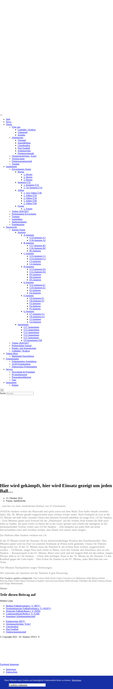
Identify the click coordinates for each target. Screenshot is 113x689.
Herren (21, 172)
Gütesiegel (23, 132)
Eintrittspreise (18, 224)
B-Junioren (29, 243)
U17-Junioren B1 (37, 245)
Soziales (21, 135)
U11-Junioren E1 (37, 285)
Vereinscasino (18, 158)
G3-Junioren (35, 319)
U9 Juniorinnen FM (33, 340)
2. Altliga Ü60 (30, 203)
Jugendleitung (24, 143)
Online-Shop (12, 353)
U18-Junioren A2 (37, 240)
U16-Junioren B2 (37, 248)
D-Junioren (29, 266)
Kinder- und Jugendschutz (24, 348)
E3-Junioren (35, 290)
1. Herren (28, 174)
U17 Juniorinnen (31, 327)
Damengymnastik (26, 153)
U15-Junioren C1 (37, 256)
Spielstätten (17, 219)
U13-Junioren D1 (37, 269)
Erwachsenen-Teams (21, 169)
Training (16, 216)
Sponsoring (11, 382)
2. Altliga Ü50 (30, 198)
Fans (14, 380)
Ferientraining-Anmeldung (24, 361)
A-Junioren (29, 235)
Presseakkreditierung (21, 377)
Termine (15, 164)
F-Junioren (29, 295)
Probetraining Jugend (21, 345)
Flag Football (24, 148)
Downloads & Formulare (23, 372)
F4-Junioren (35, 306)
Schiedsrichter (24, 151)
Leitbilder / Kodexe (27, 129)
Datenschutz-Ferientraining (24, 366)
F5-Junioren (35, 308)
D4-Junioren (35, 277)
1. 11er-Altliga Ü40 (33, 193)
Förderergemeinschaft (22, 161)
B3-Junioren (35, 251)
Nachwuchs (11, 227)
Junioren (22, 232)
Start (8, 119)
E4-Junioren (35, 293)
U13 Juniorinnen (31, 332)
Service (9, 369)
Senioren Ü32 (24, 182)
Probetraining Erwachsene (24, 214)
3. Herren (28, 179)
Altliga (21, 190)
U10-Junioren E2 (37, 287)
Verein (9, 124)
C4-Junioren (35, 264)
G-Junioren (29, 311)
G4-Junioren (35, 322)
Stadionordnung (19, 222)
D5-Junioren (35, 280)
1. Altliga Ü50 (30, 195)
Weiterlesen (76, 680)
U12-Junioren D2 (37, 272)
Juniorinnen (23, 324)
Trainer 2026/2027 (20, 211)
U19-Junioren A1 (37, 237)
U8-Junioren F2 (36, 301)
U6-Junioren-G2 (37, 316)
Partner (15, 385)
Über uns (16, 127)
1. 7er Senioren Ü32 (33, 187)
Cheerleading (24, 145)
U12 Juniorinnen (31, 335)
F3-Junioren (35, 303)
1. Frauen (28, 208)
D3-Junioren (35, 274)
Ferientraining (12, 359)
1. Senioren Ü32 (31, 185)
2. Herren (28, 177)
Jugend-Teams (18, 229)
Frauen (21, 206)
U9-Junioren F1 (36, 298)
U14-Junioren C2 (37, 258)
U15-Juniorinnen (31, 330)
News (8, 122)
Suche (3, 393)
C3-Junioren (35, 261)
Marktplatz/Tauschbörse (23, 356)
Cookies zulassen (18, 684)
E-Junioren (29, 282)
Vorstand (22, 140)
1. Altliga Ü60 (30, 201)
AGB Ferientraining (21, 364)
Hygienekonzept (19, 374)
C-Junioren (29, 253)
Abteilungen (17, 137)
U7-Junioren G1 (37, 314)
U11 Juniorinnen (31, 337)
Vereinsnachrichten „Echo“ (24, 156)
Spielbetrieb (11, 166)
